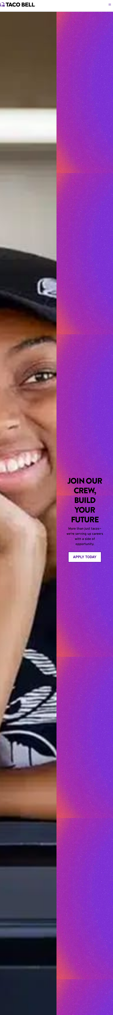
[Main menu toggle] (110, 4)
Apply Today (85, 557)
